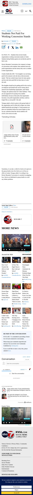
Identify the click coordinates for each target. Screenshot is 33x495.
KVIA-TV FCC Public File (9, 448)
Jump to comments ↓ (7, 211)
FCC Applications (22, 448)
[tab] (6, 369)
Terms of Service (6, 443)
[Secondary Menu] (4, 11)
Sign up (28, 356)
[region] (16, 380)
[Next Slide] (30, 131)
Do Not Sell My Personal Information (12, 450)
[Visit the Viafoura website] (27, 402)
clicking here (14, 345)
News (14, 205)
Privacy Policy (15, 443)
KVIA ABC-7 (6, 41)
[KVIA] (11, 11)
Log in (24, 356)
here (9, 350)
